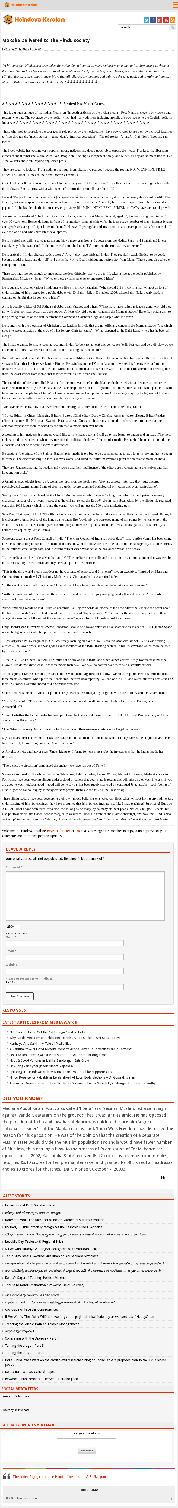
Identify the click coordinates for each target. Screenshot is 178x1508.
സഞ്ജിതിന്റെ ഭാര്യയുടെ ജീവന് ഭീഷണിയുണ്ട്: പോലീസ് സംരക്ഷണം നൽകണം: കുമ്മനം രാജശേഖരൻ (83, 1270)
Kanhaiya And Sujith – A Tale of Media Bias (40, 1043)
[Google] (159, 22)
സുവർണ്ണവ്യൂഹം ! (19, 1331)
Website (11, 964)
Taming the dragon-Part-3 (24, 1345)
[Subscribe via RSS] (172, 22)
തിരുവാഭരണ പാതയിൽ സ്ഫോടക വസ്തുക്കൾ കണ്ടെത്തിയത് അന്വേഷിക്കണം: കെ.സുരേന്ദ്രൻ (75, 1234)
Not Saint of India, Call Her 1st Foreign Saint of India (47, 1032)
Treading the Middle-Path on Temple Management (42, 1324)
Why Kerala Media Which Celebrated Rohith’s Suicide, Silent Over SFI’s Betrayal (65, 1038)
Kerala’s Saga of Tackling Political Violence (36, 1277)
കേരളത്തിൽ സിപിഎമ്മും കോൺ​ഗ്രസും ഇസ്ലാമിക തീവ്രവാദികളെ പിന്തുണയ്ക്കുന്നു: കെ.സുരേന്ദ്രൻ (85, 1263)
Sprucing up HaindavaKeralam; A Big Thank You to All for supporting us (61, 1072)
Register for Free (58, 831)
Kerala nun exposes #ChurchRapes (30, 1372)
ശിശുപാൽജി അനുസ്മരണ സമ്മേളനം (33, 1213)
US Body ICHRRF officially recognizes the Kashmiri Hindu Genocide (53, 1227)
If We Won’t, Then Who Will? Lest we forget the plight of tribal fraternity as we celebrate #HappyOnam (80, 1316)
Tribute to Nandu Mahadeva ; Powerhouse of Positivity (44, 1285)
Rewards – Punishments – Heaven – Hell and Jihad (41, 1379)
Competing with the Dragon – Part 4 (32, 1338)
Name (11, 937)
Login (79, 831)
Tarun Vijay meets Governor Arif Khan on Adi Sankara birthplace (51, 1256)
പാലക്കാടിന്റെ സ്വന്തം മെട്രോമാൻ (32, 1295)
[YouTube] (166, 22)
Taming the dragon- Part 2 (24, 1353)
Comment (14, 867)
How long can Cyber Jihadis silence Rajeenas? (41, 1066)
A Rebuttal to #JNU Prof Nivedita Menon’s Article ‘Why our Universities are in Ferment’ (71, 1049)
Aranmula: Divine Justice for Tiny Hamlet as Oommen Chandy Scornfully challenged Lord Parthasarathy (83, 1083)
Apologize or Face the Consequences (31, 1309)
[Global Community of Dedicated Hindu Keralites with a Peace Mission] (34, 24)
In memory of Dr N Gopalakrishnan (30, 1205)
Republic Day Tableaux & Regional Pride (34, 1241)
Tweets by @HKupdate (15, 1396)
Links (94, 1490)
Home (84, 1490)
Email (11, 951)
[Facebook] (153, 22)
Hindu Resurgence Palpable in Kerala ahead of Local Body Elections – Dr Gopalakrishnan (72, 1077)
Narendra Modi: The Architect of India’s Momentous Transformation (54, 1220)
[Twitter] (146, 22)
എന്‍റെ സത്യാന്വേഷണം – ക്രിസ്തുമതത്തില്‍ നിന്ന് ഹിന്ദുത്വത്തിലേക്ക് (59, 1302)
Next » (167, 1177)
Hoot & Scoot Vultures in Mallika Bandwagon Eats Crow (49, 1060)
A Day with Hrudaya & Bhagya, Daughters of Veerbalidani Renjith (52, 1249)
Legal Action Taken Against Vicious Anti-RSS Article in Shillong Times (58, 1055)
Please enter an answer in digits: (29, 978)
